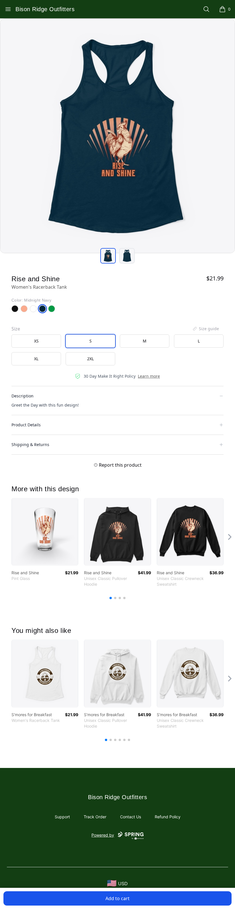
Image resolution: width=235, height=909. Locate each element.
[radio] (36, 341)
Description (22, 396)
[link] (45, 531)
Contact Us (130, 816)
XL (36, 358)
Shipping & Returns (30, 444)
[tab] (108, 256)
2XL (90, 358)
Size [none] (15, 329)
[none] (205, 329)
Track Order (95, 816)
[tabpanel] (117, 136)
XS (36, 341)
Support (62, 816)
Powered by (102, 835)
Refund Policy (168, 816)
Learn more (149, 376)
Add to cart (117, 898)
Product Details (26, 424)
